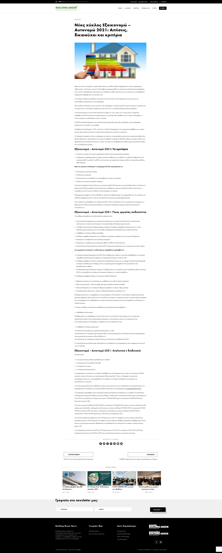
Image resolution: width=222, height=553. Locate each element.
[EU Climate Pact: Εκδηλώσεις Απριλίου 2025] (99, 478)
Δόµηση (128, 8)
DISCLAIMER (162, 549)
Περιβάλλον (146, 8)
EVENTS (162, 8)
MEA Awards (134, 2)
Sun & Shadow (154, 2)
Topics (154, 8)
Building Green (94, 531)
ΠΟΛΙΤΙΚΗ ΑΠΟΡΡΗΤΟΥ (144, 549)
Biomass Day (121, 531)
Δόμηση (78, 19)
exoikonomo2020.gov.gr (133, 389)
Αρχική (120, 8)
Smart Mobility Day (123, 534)
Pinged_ (78, 549)
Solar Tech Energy (123, 536)
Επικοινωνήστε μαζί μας (96, 534)
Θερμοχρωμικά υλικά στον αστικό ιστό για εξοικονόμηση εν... (75, 1)
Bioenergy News (143, 2)
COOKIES (155, 549)
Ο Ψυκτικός (163, 2)
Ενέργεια (136, 8)
